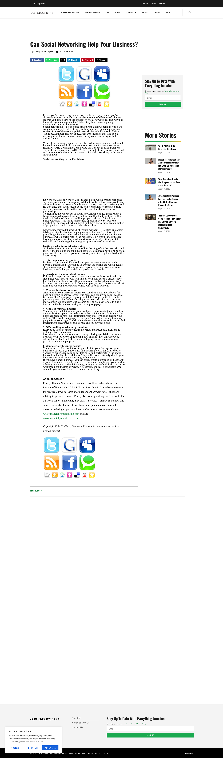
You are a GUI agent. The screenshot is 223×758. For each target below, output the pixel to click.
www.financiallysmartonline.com (61, 413)
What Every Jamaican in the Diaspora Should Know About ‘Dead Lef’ (169, 182)
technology (36, 490)
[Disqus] (107, 602)
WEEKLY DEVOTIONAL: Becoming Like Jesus (167, 147)
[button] (190, 12)
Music (145, 12)
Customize (16, 747)
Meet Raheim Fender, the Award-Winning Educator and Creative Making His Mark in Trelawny (169, 164)
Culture (129, 12)
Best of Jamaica (92, 12)
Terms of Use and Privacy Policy (136, 724)
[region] (33, 740)
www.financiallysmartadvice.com (61, 418)
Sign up (163, 104)
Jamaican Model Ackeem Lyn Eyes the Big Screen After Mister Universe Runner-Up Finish (168, 200)
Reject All (33, 747)
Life (107, 12)
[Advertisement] (77, 30)
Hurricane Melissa (70, 12)
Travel (157, 12)
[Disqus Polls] (107, 533)
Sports (169, 12)
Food (117, 12)
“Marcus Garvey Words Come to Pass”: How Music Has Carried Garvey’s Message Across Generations (169, 221)
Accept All (50, 747)
